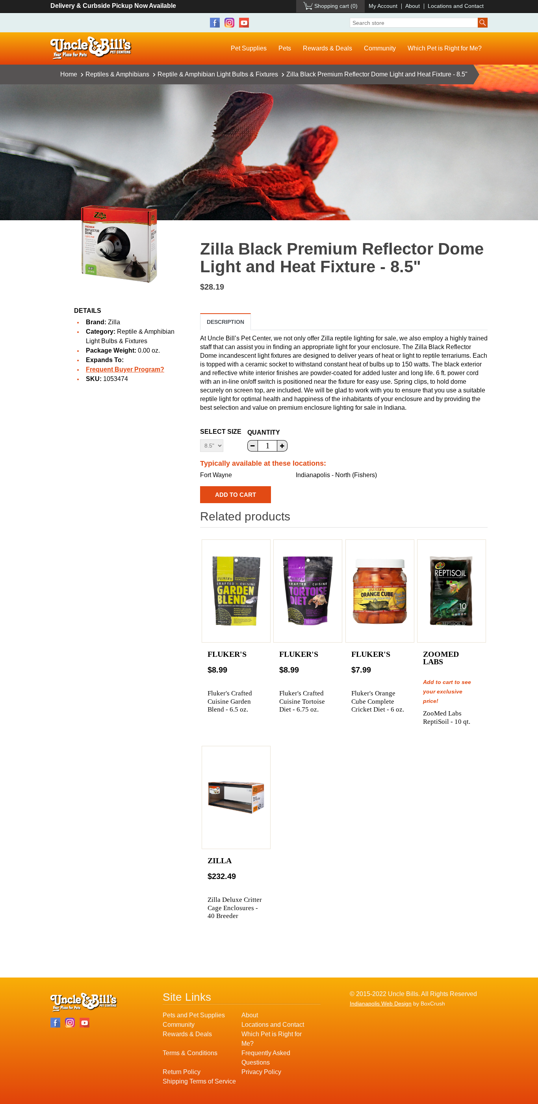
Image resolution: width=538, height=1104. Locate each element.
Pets (284, 48)
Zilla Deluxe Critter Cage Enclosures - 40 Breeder (235, 908)
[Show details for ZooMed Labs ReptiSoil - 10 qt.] (451, 591)
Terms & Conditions (190, 1053)
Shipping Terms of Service (199, 1081)
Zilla (114, 322)
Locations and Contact (456, 6)
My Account (383, 6)
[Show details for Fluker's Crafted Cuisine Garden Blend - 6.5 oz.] (236, 591)
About (412, 6)
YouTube (244, 23)
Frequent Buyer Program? (125, 369)
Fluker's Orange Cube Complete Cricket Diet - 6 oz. (377, 701)
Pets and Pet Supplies (194, 1015)
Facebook (215, 23)
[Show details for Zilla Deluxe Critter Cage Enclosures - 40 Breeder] (236, 797)
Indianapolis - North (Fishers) (336, 475)
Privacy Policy (261, 1072)
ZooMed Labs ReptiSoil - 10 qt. (446, 717)
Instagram (229, 23)
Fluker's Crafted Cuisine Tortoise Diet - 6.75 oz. (302, 701)
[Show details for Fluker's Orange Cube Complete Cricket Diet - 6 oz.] (380, 591)
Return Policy (181, 1072)
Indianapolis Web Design (381, 1003)
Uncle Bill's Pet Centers (91, 48)
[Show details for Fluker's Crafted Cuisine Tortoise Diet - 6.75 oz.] (308, 591)
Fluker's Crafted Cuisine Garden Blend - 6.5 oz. (230, 701)
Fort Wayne (216, 475)
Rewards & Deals (327, 48)
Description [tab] (225, 322)
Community (380, 48)
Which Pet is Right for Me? (445, 48)
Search (483, 23)
